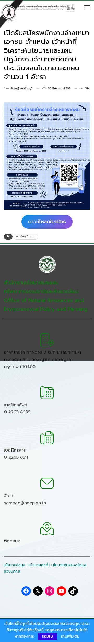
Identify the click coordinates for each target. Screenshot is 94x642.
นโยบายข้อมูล (14, 565)
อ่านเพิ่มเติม (70, 636)
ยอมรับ (47, 636)
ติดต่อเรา (12, 541)
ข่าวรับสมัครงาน (26, 237)
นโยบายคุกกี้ (38, 565)
